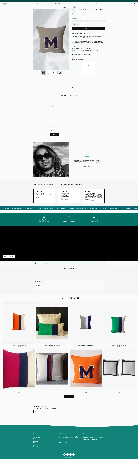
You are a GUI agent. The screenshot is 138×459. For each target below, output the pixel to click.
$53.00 (52, 392)
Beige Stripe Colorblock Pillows (52, 391)
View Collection (69, 396)
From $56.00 (19, 346)
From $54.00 (85, 346)
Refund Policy (36, 448)
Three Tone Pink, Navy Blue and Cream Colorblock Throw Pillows (19, 391)
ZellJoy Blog (35, 442)
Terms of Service (36, 446)
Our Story (35, 440)
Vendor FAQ (35, 438)
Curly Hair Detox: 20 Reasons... (88, 435)
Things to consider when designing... (89, 439)
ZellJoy (69, 457)
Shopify (71, 457)
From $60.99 (85, 392)
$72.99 (119, 392)
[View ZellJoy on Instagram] (70, 454)
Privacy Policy (36, 445)
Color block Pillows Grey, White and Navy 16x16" (85, 345)
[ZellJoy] (5, 4)
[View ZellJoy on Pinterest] (67, 454)
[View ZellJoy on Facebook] (64, 454)
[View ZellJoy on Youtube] (73, 454)
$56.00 (52, 346)
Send (54, 134)
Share (75, 87)
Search (34, 449)
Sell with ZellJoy (36, 437)
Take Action (35, 444)
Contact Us (35, 441)
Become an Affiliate (37, 436)
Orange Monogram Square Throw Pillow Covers (85, 391)
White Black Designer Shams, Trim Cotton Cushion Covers (118, 391)
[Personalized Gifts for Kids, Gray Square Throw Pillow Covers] (43, 72)
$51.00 (19, 392)
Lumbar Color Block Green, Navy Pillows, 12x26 (52, 345)
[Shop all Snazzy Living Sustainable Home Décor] (88, 68)
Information (35, 433)
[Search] (74, 7)
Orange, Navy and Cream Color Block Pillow (19, 345)
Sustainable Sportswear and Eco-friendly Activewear (93, 437)
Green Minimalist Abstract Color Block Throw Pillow (119, 345)
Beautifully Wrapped (9, 256)
